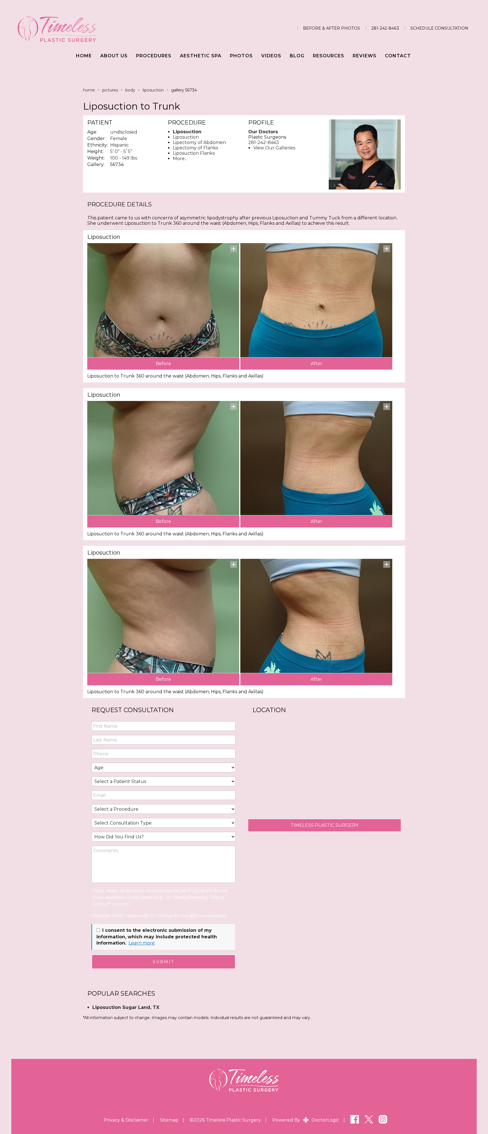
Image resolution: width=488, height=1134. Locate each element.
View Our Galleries (274, 148)
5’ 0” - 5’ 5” (121, 151)
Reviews (364, 55)
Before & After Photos (331, 28)
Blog (297, 55)
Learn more (141, 943)
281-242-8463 (385, 28)
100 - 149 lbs (123, 158)
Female (118, 138)
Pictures (110, 90)
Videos (271, 55)
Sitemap (169, 1120)
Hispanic (119, 145)
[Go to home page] (85, 28)
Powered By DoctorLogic (305, 1120)
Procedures (153, 55)
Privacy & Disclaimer (126, 1120)
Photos (241, 55)
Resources (328, 55)
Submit (164, 961)
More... (180, 158)
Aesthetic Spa (200, 55)
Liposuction (153, 90)
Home (84, 55)
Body (130, 90)
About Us (114, 55)
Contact (398, 55)
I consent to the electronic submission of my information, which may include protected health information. (156, 937)
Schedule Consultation (439, 28)
